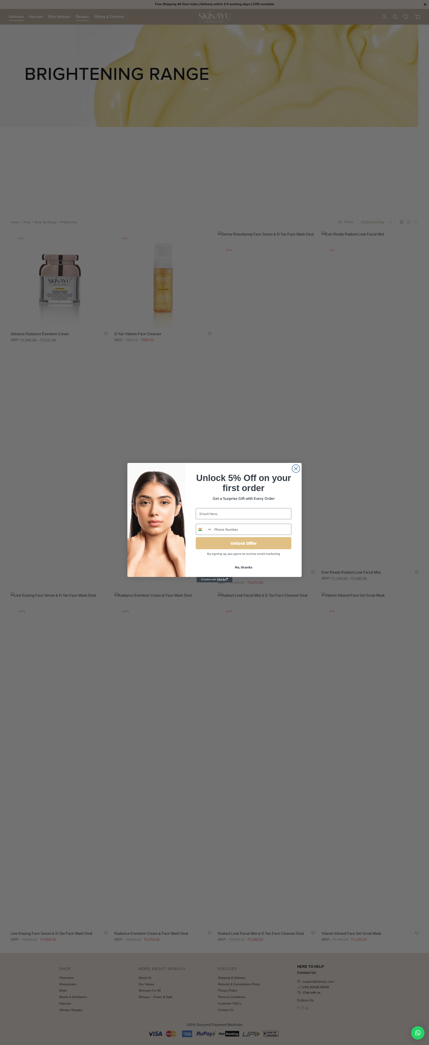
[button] (418, 1033)
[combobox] (204, 529)
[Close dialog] (296, 469)
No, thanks (243, 567)
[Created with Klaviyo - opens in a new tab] (214, 579)
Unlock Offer (244, 543)
